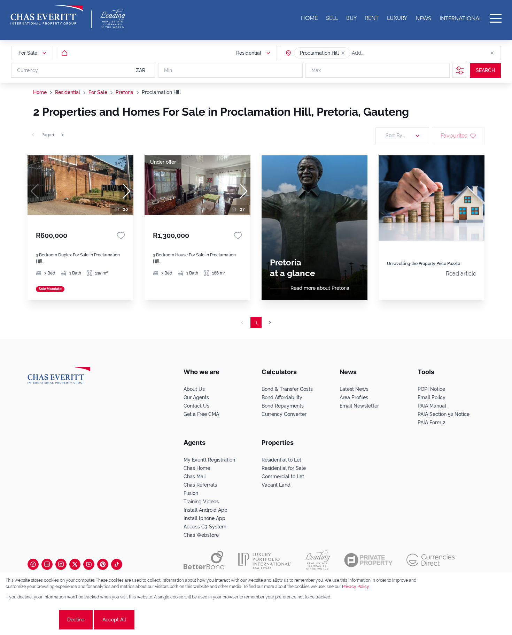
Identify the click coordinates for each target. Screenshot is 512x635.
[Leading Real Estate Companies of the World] (112, 18)
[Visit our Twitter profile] (74, 564)
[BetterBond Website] (204, 560)
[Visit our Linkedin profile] (47, 564)
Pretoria (124, 92)
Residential (67, 92)
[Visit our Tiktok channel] (116, 564)
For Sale (97, 92)
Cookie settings (31, 619)
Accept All (114, 619)
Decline (75, 619)
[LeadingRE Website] (317, 560)
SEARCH (485, 70)
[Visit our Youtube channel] (88, 564)
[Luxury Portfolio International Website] (264, 560)
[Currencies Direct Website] (430, 559)
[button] (343, 53)
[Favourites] (121, 235)
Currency (27, 70)
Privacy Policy (355, 586)
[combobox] (378, 53)
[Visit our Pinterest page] (102, 564)
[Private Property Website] (368, 560)
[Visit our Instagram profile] (61, 564)
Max (316, 70)
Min (168, 70)
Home (40, 92)
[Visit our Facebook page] (33, 564)
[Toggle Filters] (459, 70)
